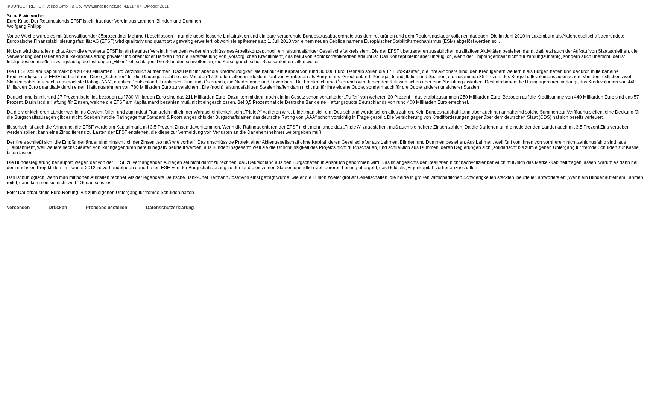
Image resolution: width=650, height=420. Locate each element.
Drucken (58, 207)
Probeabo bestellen (106, 207)
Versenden (18, 207)
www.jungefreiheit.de (102, 6)
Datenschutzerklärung (170, 207)
